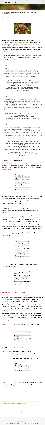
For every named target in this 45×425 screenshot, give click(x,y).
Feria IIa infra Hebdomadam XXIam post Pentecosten (30, 401)
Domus (18, 401)
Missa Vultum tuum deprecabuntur (9, 403)
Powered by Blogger (23, 421)
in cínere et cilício (10, 2)
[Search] (19, 2)
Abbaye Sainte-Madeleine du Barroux (9, 401)
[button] (3, 17)
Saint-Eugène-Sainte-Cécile (21, 403)
